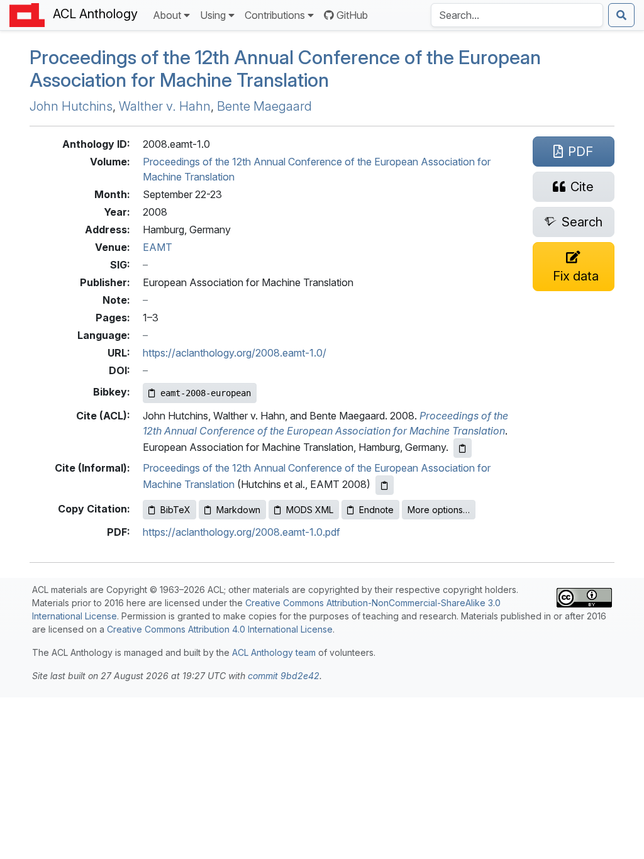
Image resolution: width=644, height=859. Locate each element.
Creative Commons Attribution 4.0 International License (220, 629)
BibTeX (175, 509)
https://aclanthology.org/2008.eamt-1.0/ (234, 352)
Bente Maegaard (264, 106)
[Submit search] (621, 15)
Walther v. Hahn (165, 106)
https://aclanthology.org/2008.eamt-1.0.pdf (241, 532)
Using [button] (213, 15)
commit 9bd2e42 (283, 675)
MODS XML (309, 509)
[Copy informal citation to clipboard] (384, 485)
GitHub (352, 15)
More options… (439, 509)
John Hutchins (71, 106)
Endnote (376, 509)
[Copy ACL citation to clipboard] (462, 448)
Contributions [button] (275, 15)
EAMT (157, 247)
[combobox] (517, 15)
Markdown (238, 509)
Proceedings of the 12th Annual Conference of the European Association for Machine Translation (285, 69)
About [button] (167, 15)
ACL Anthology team (274, 652)
